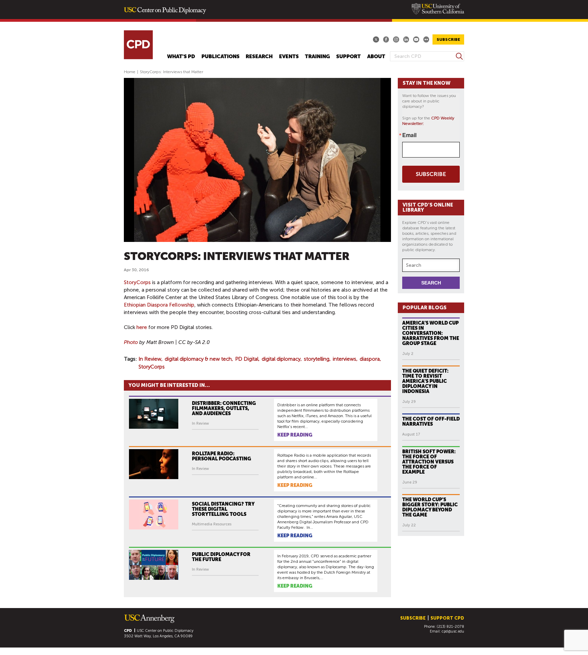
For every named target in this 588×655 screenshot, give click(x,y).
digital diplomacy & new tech (198, 359)
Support (348, 57)
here (141, 327)
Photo (131, 342)
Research (259, 57)
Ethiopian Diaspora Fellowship (159, 305)
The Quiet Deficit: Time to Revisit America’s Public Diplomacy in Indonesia (425, 381)
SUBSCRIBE (448, 39)
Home (129, 71)
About (376, 57)
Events (289, 57)
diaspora (370, 359)
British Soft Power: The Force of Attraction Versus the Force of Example (429, 462)
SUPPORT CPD (447, 618)
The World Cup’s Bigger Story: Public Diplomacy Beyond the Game (430, 507)
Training (317, 57)
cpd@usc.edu (453, 631)
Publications (220, 57)
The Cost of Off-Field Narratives (431, 421)
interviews (344, 359)
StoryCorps (137, 282)
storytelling (316, 359)
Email (409, 135)
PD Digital (246, 359)
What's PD (181, 57)
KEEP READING (294, 435)
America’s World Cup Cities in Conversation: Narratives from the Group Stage (430, 333)
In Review (149, 359)
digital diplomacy (281, 359)
